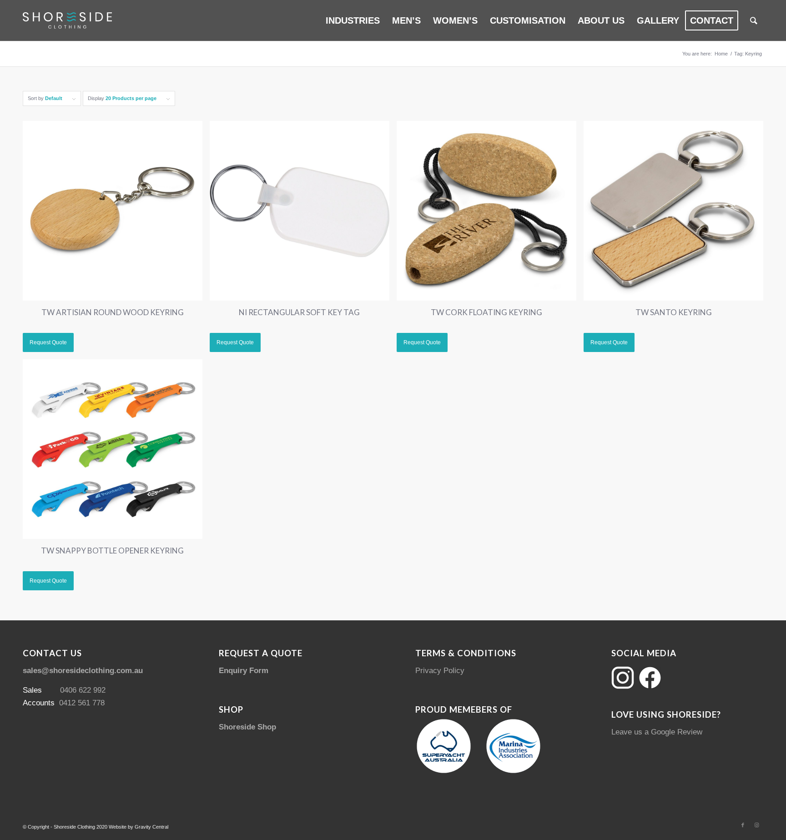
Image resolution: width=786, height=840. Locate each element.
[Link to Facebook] (743, 825)
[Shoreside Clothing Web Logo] (67, 20)
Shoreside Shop (247, 727)
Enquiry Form (243, 670)
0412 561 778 (82, 703)
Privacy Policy (439, 670)
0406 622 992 (83, 690)
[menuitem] (353, 20)
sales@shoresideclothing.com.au (83, 670)
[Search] (753, 20)
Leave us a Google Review (656, 732)
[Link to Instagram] (756, 825)
